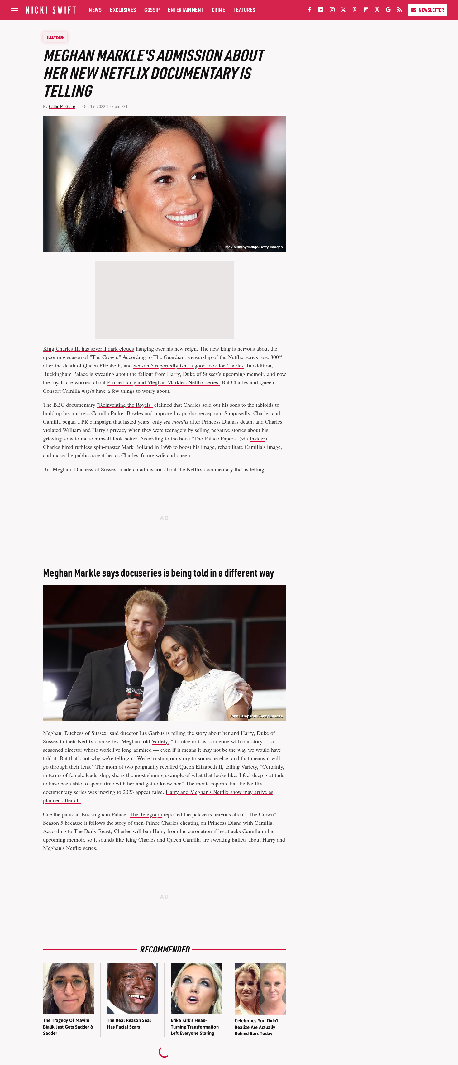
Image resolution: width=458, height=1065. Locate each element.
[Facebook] (310, 11)
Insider (257, 438)
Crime (218, 9)
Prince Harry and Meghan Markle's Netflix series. (163, 382)
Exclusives (123, 9)
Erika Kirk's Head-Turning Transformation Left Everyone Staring (195, 1027)
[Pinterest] (354, 11)
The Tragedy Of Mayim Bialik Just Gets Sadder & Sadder (68, 1027)
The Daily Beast (92, 831)
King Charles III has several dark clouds (88, 348)
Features (244, 9)
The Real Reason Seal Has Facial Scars (129, 1023)
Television (55, 37)
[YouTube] (321, 11)
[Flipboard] (366, 11)
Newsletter (431, 10)
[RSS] (399, 11)
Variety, (160, 741)
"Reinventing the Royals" (125, 404)
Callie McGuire (62, 106)
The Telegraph (146, 814)
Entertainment (185, 9)
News (95, 9)
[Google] (388, 11)
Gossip (152, 9)
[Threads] (377, 11)
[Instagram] (332, 11)
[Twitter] (343, 11)
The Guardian (168, 357)
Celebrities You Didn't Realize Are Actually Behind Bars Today (257, 1027)
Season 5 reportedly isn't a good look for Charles (188, 365)
